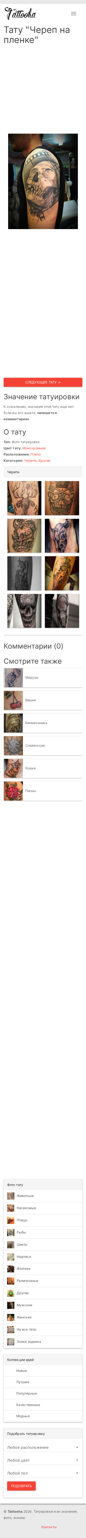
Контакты (49, 1527)
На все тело (26, 1329)
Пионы (30, 790)
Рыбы (21, 1232)
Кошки (30, 768)
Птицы (22, 1220)
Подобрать (21, 1486)
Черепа (30, 460)
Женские (24, 1317)
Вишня (30, 700)
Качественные (27, 1405)
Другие (44, 460)
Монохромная (34, 448)
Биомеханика (36, 722)
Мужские (24, 1305)
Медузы (32, 677)
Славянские (35, 745)
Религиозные (27, 1281)
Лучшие (22, 1382)
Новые (21, 1371)
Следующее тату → (43, 382)
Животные (25, 1196)
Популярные (26, 1393)
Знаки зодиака (29, 1341)
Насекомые (26, 1208)
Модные (22, 1416)
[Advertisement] (43, 91)
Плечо (36, 454)
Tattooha (21, 13)
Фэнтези (23, 1268)
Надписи (24, 1257)
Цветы (22, 1244)
